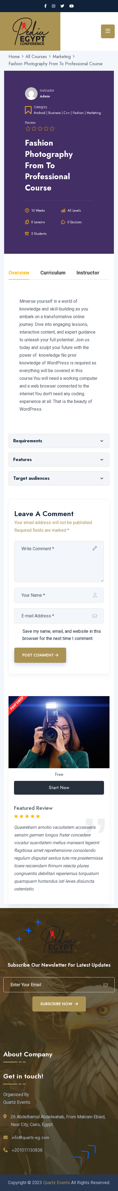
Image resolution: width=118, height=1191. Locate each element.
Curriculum (53, 273)
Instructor (47, 90)
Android (39, 112)
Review (30, 123)
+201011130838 (27, 1150)
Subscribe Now (56, 1004)
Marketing (94, 112)
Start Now (59, 787)
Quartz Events (56, 1182)
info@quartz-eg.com (30, 1137)
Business (54, 112)
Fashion (78, 112)
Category (40, 107)
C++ (67, 112)
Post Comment (38, 655)
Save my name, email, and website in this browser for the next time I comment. (62, 635)
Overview (19, 273)
